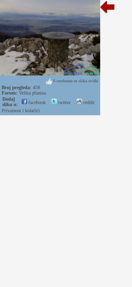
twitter (64, 102)
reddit (88, 102)
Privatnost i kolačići (21, 110)
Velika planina (32, 93)
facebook (36, 102)
